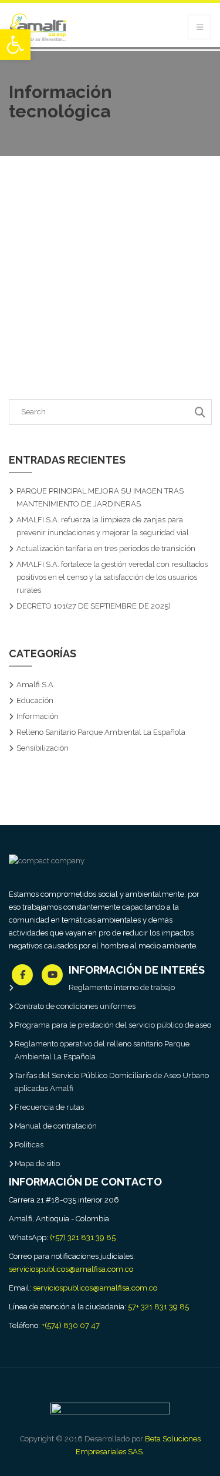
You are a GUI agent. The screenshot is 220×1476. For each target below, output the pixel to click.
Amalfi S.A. (35, 684)
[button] (15, 44)
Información (37, 716)
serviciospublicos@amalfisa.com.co (71, 1269)
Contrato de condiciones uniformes (75, 1006)
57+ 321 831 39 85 (158, 1306)
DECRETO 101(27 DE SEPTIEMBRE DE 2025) (93, 606)
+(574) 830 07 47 (71, 1325)
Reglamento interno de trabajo (122, 987)
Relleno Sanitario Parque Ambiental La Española (100, 732)
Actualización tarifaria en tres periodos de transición (105, 548)
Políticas (29, 1144)
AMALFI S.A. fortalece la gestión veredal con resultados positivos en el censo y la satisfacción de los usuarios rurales (112, 577)
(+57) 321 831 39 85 (83, 1237)
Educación (34, 700)
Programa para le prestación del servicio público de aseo (113, 1025)
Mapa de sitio (37, 1163)
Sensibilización (42, 748)
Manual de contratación (56, 1126)
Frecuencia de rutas (49, 1107)
